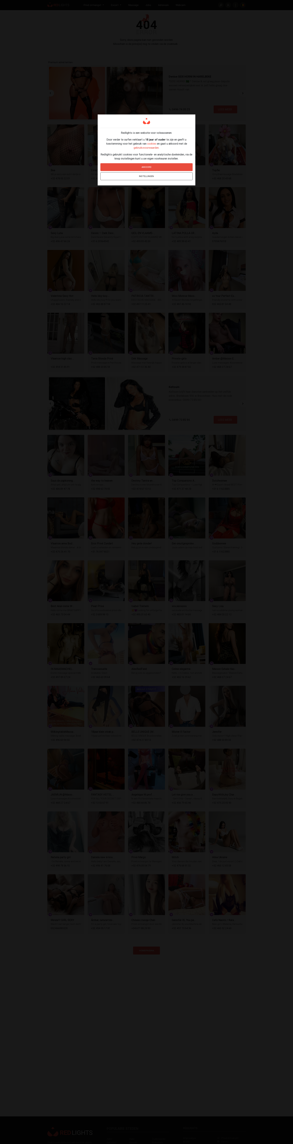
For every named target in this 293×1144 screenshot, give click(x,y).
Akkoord (146, 167)
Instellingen (146, 176)
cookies (151, 143)
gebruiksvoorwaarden (146, 147)
